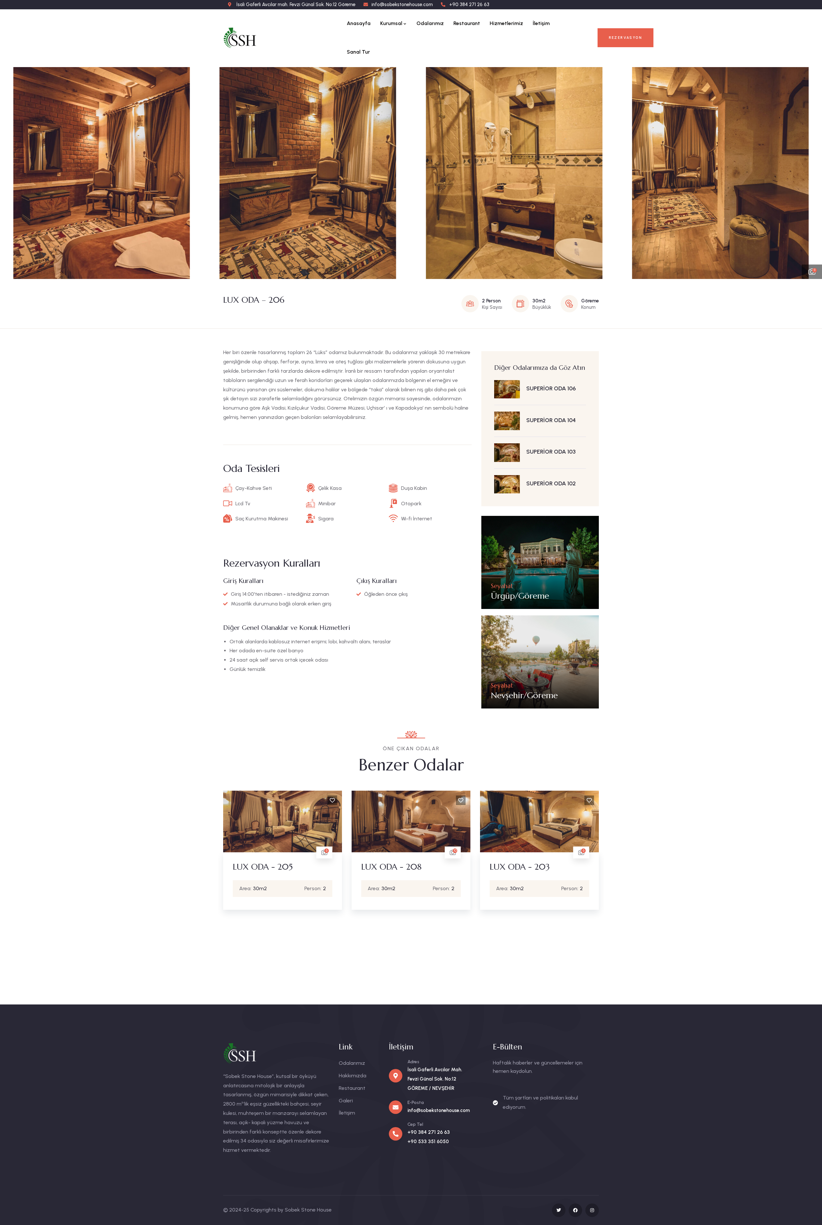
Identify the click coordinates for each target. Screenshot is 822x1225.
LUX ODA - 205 (263, 867)
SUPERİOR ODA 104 (551, 420)
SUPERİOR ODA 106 (551, 388)
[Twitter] (558, 1210)
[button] (811, 173)
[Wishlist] (332, 800)
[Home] (246, 37)
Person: (312, 888)
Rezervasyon (625, 38)
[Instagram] (592, 1210)
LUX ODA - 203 (520, 867)
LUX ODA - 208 (391, 867)
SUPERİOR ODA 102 (551, 483)
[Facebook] (575, 1210)
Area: (245, 888)
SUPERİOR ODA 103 (551, 451)
